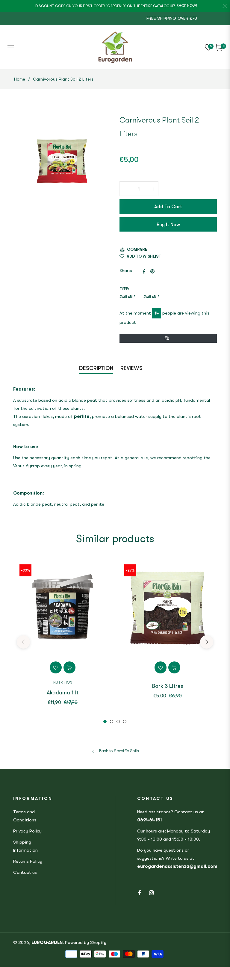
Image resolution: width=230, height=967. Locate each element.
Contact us (25, 872)
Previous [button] (23, 642)
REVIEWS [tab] (132, 368)
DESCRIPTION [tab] (96, 368)
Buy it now (168, 224)
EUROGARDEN (47, 942)
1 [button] (105, 721)
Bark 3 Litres (167, 686)
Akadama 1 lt (62, 693)
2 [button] (111, 721)
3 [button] (118, 721)
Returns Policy (27, 861)
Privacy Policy (27, 831)
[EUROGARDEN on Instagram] (151, 892)
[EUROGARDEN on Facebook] (139, 892)
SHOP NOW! (186, 6)
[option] (62, 641)
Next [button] (206, 642)
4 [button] (124, 721)
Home (19, 79)
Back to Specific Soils (118, 750)
